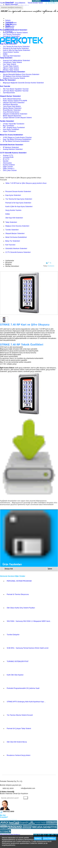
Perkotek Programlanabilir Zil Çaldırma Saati (23, 688)
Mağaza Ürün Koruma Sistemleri (17, 226)
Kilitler (7, 214)
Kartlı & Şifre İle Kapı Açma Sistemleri (19, 206)
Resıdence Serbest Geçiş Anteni (18, 755)
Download (9, 22)
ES (49, 1)
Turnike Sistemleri (12, 230)
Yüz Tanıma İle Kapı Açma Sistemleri (18, 199)
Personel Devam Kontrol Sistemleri (18, 191)
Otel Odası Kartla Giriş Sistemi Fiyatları (21, 608)
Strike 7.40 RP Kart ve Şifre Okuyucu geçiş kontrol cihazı (26, 183)
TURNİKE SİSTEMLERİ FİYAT (17, 661)
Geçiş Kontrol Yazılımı (13, 210)
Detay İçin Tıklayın (10, 820)
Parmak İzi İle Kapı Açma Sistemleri (18, 203)
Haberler (8, 24)
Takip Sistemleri (11, 222)
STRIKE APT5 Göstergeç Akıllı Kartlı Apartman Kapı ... (26, 702)
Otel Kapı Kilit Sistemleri (14, 218)
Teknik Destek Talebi (35, 3)
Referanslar (9, 28)
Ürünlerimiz (9, 30)
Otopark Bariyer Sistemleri (15, 233)
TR (42, 1)
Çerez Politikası (49, 838)
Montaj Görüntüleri (12, 266)
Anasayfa (3, 180)
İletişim (8, 20)
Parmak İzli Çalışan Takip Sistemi (19, 728)
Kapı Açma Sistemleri (13, 195)
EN (44, 1)
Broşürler (8, 262)
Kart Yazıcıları (10, 245)
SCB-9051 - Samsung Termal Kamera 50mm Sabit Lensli (27, 648)
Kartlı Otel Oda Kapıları (15, 675)
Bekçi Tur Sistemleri (12, 241)
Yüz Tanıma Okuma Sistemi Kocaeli (20, 715)
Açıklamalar (9, 261)
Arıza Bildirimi (20, 3)
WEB (36, 1)
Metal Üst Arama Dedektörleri (16, 237)
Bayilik (7, 26)
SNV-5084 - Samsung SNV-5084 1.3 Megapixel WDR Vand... (29, 621)
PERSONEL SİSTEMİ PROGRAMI (19, 581)
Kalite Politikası (14, 835)
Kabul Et (38, 838)
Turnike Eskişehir (13, 635)
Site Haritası (4, 835)
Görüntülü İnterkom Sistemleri (16, 248)
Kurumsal (8, 32)
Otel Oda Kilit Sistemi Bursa (17, 742)
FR (46, 1)
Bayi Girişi (54, 1)
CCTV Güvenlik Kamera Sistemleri (18, 252)
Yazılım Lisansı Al (6, 3)
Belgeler (8, 264)
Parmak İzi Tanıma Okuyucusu (18, 594)
